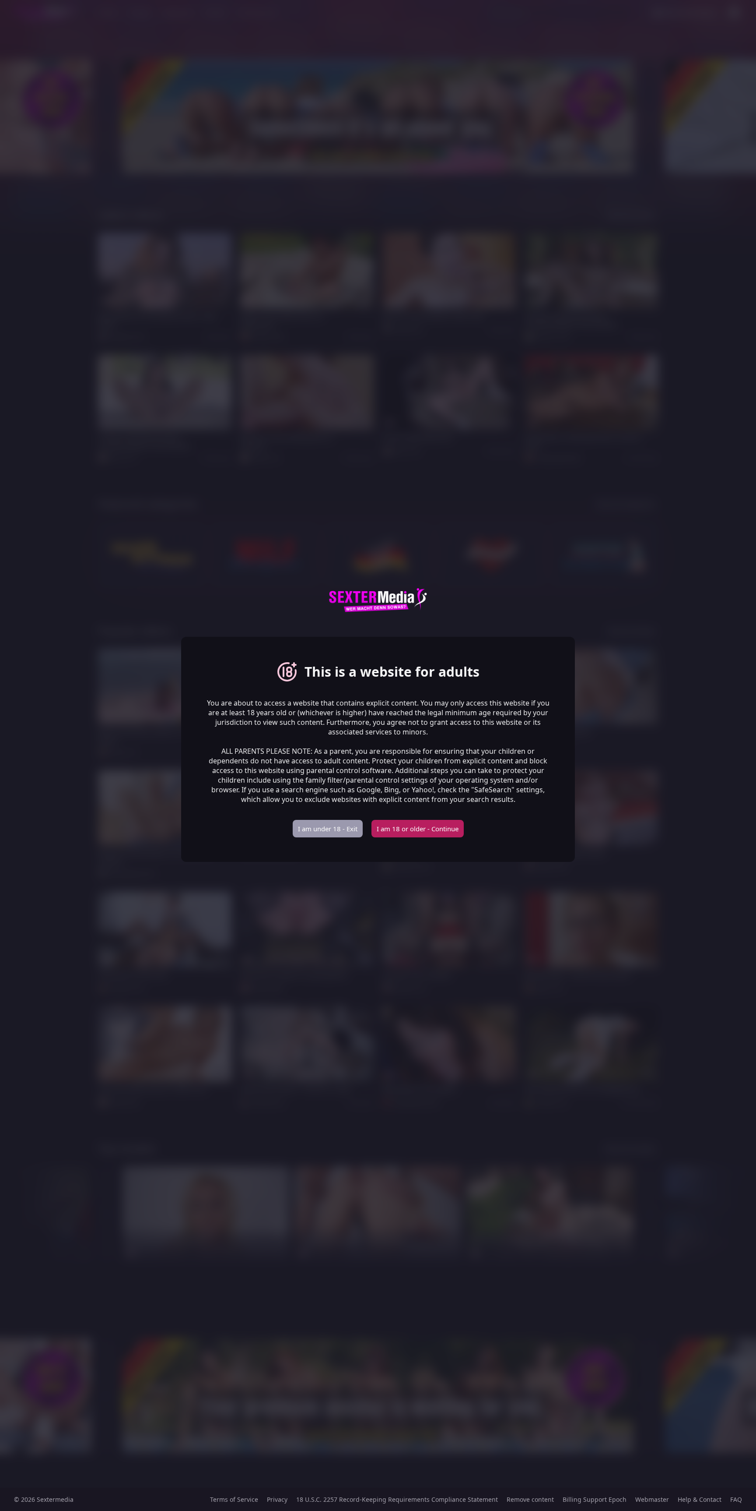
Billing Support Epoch (594, 1499)
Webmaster (652, 1499)
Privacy (277, 1499)
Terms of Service (234, 1499)
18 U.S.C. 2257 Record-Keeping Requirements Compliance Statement (397, 1499)
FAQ (736, 1499)
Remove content (530, 1499)
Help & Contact (699, 1499)
